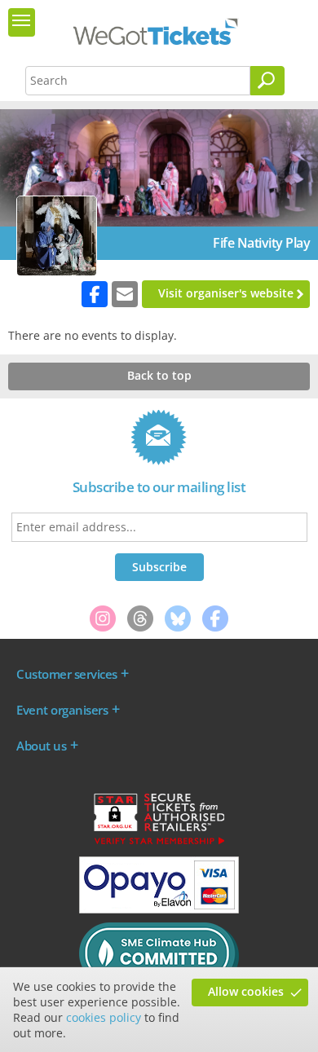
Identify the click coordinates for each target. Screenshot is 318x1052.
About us (41, 745)
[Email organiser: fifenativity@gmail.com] (125, 294)
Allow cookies (246, 991)
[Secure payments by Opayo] (159, 909)
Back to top (159, 375)
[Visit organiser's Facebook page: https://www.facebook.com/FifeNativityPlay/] (95, 294)
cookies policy (103, 1017)
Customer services (66, 674)
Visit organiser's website (226, 293)
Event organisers (62, 710)
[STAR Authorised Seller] (159, 843)
